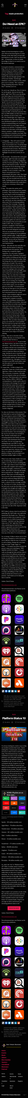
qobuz (5, 1034)
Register (20, 1081)
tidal (9, 1036)
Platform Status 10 (14, 718)
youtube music (15, 1036)
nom (20, 1033)
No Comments (21, 28)
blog (14, 20)
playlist (24, 1033)
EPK (14, 699)
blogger (20, 698)
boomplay (6, 1029)
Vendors (4, 1062)
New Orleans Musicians (13, 1095)
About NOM (11, 1087)
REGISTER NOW (14, 908)
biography (15, 698)
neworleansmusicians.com (11, 1033)
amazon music (8, 1028)
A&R (5, 696)
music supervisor (14, 703)
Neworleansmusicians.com (9, 342)
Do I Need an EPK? (14, 24)
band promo (17, 696)
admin (8, 28)
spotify (5, 1036)
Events (4, 1053)
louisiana (6, 1031)
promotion (16, 705)
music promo (13, 701)
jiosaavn (20, 1029)
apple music (21, 1028)
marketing (6, 701)
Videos (4, 1057)
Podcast (4, 1069)
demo (11, 699)
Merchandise (6, 1060)
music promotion (13, 1031)
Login (3, 1086)
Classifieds (5, 1064)
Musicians (5, 1067)
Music (4, 1055)
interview (18, 699)
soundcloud (18, 1034)
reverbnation (11, 1034)
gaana (16, 1029)
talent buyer (11, 706)
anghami (14, 1028)
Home (4, 1050)
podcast (10, 705)
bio (11, 698)
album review (10, 696)
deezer (11, 1029)
